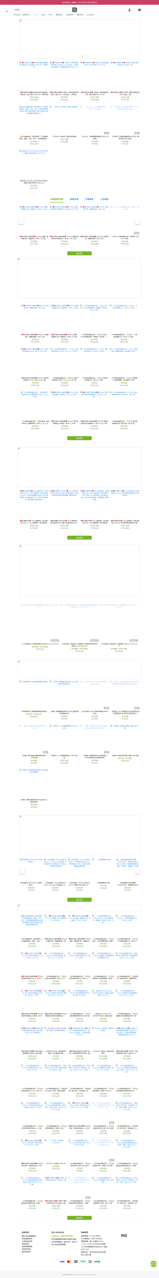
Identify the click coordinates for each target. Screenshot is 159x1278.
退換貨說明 (26, 1249)
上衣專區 (104, 199)
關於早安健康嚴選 (29, 1236)
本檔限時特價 (56, 199)
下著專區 (89, 199)
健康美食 (80, 14)
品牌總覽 (69, 14)
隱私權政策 (26, 1251)
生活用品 (90, 14)
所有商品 (17, 14)
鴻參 (50, 14)
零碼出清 (74, 199)
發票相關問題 (27, 1246)
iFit (36, 14)
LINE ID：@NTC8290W (62, 1235)
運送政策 (25, 1243)
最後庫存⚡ (26, 14)
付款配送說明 (27, 1241)
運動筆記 (59, 14)
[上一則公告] (19, 2)
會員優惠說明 (27, 1238)
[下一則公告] (140, 2)
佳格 (43, 14)
